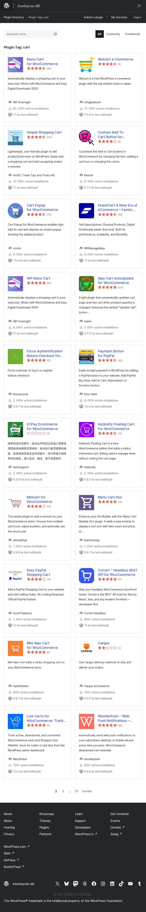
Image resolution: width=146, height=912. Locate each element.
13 (76, 791)
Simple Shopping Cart (44, 132)
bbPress (11, 860)
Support (80, 821)
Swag (116, 834)
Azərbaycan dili (23, 884)
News (8, 821)
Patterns (45, 834)
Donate (117, 827)
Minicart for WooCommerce (39, 499)
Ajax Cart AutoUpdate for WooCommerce (116, 280)
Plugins (44, 827)
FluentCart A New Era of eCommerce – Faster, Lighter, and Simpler (117, 207)
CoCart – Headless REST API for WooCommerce (118, 572)
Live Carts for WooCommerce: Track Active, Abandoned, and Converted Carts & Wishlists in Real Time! (46, 718)
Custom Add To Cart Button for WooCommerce (110, 134)
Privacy (9, 834)
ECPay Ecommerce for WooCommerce (42, 426)
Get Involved (119, 814)
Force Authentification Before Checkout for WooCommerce (45, 353)
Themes (45, 821)
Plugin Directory (14, 17)
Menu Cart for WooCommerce (42, 61)
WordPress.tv (86, 834)
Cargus (104, 643)
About (8, 814)
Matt (9, 853)
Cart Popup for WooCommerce (42, 207)
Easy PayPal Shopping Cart (38, 572)
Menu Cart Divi (110, 497)
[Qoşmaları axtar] (55, 34)
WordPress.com (17, 846)
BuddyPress (14, 867)
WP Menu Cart (38, 278)
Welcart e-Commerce (115, 59)
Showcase (46, 814)
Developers (83, 827)
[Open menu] (140, 5)
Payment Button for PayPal (111, 353)
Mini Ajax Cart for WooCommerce (42, 645)
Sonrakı (87, 791)
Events (115, 821)
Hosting (9, 827)
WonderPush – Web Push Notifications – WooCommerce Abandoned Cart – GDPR (117, 718)
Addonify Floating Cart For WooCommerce (116, 426)
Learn (79, 814)
